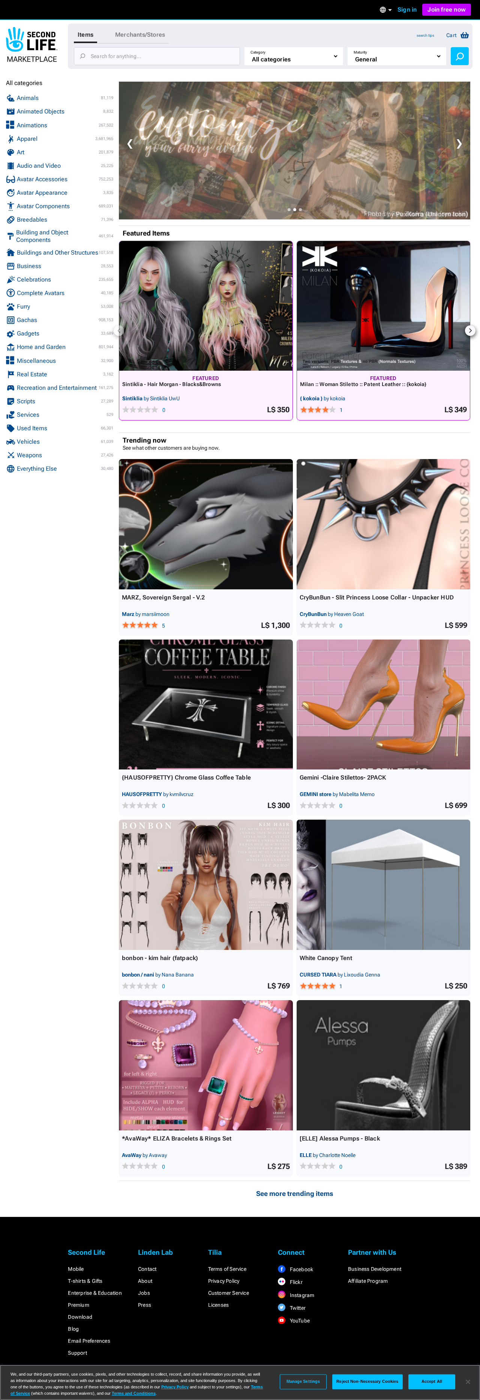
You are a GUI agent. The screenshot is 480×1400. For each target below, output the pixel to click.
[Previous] (119, 330)
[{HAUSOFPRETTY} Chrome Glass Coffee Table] (206, 705)
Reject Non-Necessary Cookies (367, 1381)
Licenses (218, 1305)
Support (77, 1353)
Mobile (76, 1269)
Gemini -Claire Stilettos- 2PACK (343, 777)
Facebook (300, 1269)
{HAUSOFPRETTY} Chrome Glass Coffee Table (186, 777)
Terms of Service (227, 1269)
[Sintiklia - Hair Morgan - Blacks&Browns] (205, 306)
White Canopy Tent (326, 958)
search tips (425, 35)
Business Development (374, 1269)
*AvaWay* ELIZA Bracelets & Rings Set (176, 1138)
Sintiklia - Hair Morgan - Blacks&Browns (171, 384)
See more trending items (294, 1193)
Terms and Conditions (134, 1393)
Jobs (144, 1293)
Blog (73, 1329)
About (145, 1281)
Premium (78, 1305)
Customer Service (228, 1293)
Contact (147, 1269)
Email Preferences (89, 1341)
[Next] (470, 330)
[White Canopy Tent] (384, 885)
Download (80, 1317)
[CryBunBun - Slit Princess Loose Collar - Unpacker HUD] (384, 524)
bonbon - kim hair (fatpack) (160, 958)
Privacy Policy (224, 1281)
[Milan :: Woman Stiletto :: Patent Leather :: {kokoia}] (383, 306)
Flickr (295, 1282)
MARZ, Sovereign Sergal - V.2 (163, 597)
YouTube (299, 1321)
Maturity (360, 52)
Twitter (297, 1308)
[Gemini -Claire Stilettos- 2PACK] (384, 705)
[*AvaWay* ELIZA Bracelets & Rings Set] (206, 1065)
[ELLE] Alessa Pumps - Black (340, 1138)
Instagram (301, 1295)
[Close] (468, 1381)
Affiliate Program (368, 1281)
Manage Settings (303, 1381)
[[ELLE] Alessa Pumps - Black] (384, 1065)
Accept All (432, 1381)
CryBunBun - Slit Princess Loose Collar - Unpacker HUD (377, 597)
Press (144, 1305)
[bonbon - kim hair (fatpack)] (206, 885)
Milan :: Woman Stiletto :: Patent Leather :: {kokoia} (363, 384)
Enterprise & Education (95, 1293)
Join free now (447, 9)
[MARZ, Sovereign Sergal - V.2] (206, 524)
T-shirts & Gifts (85, 1281)
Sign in (407, 9)
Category (258, 52)
